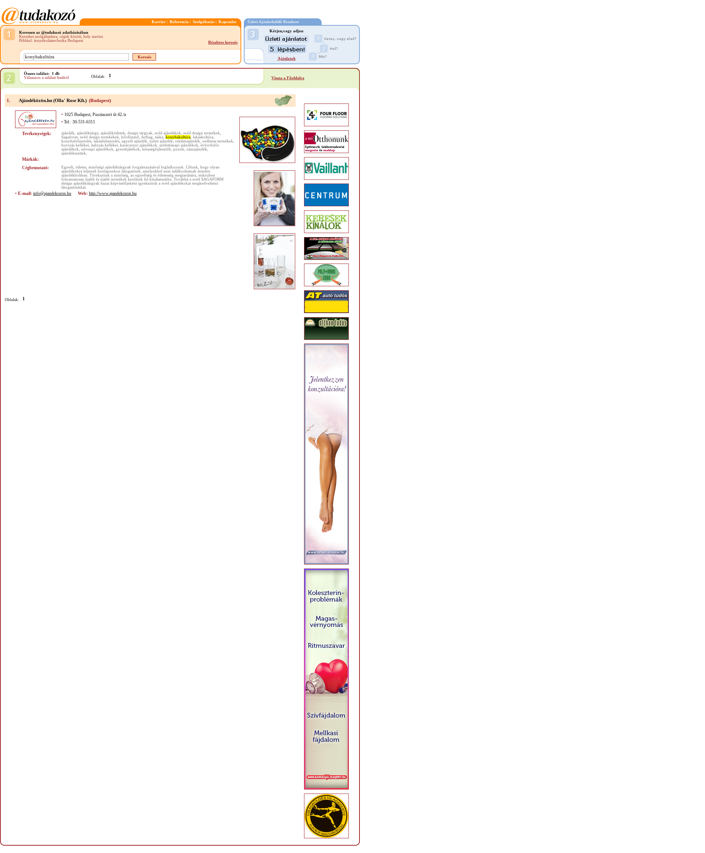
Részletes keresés (223, 42)
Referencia (179, 22)
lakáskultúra (203, 137)
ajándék (68, 133)
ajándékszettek (73, 153)
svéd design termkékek (99, 137)
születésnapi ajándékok (178, 145)
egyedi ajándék (134, 141)
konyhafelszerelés (76, 141)
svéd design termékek (201, 133)
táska (159, 137)
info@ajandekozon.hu (52, 193)
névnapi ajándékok (97, 149)
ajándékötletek (113, 133)
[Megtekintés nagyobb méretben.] (267, 140)
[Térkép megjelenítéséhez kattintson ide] (283, 105)
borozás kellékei (75, 145)
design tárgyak (139, 133)
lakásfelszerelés (106, 141)
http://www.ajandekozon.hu (113, 193)
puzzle (178, 149)
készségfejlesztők (156, 149)
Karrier (159, 22)
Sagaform (69, 137)
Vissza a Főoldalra (287, 78)
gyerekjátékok (128, 149)
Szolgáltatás (203, 22)
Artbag (147, 137)
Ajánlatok (287, 59)
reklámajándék (187, 141)
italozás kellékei (104, 145)
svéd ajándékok (168, 133)
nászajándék (197, 149)
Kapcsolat (227, 22)
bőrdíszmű (130, 137)
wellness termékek (217, 141)
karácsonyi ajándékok (138, 145)
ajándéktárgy (87, 133)
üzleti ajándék (161, 141)
